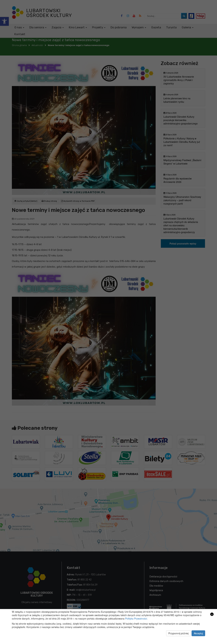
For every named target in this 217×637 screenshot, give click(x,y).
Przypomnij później (178, 633)
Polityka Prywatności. (136, 618)
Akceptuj (198, 633)
